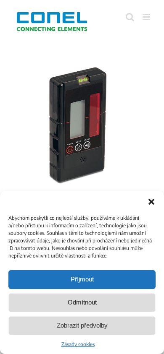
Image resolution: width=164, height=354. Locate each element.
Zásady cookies (78, 344)
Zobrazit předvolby (82, 325)
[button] (151, 202)
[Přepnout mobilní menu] (147, 17)
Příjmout (82, 279)
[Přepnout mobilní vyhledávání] (130, 17)
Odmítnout (82, 302)
